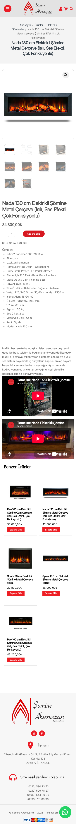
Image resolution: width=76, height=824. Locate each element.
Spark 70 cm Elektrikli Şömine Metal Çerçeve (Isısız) (20, 579)
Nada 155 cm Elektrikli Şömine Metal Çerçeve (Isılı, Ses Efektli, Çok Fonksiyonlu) (55, 514)
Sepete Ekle (33, 234)
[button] (65, 75)
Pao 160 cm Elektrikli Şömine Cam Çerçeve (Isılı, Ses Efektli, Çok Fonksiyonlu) (19, 644)
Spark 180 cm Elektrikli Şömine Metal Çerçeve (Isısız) (55, 579)
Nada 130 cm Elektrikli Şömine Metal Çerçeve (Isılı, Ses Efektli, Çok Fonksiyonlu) (38, 48)
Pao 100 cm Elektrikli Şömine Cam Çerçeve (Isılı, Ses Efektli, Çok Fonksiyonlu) (19, 514)
